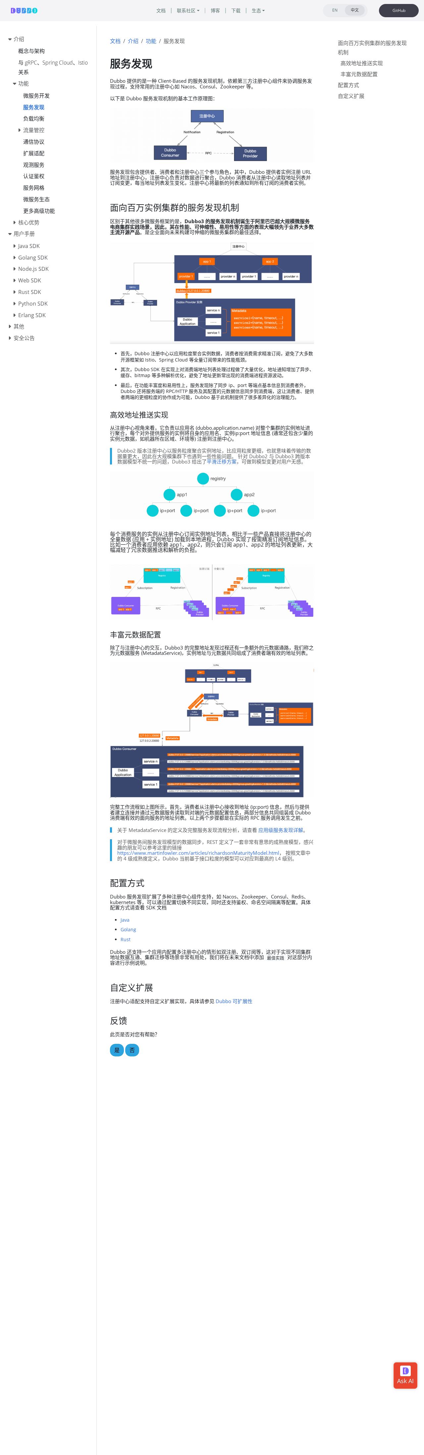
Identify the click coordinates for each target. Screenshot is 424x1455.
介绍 (133, 41)
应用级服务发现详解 (280, 830)
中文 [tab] (355, 10)
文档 (115, 41)
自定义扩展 (351, 96)
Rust (126, 939)
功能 (151, 41)
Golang (128, 929)
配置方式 (348, 85)
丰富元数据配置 (359, 74)
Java (125, 920)
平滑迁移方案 (222, 461)
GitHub (399, 10)
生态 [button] (256, 10)
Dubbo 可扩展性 (234, 1001)
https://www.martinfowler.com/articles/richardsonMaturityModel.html (198, 852)
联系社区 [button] (186, 10)
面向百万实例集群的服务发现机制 (372, 47)
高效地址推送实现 (362, 63)
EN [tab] (335, 10)
